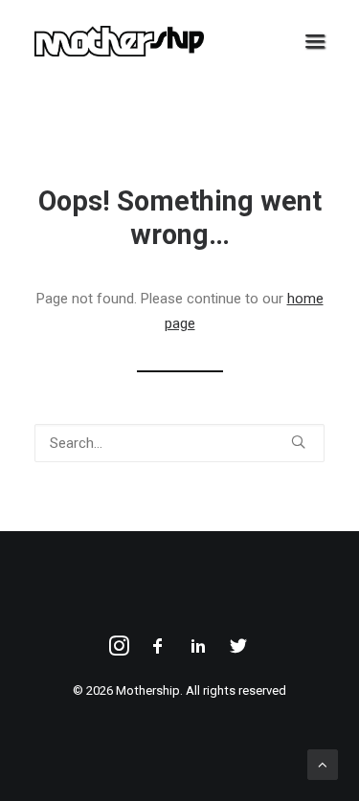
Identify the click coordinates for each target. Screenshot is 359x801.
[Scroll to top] (322, 763)
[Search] (179, 443)
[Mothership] (119, 41)
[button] (315, 41)
